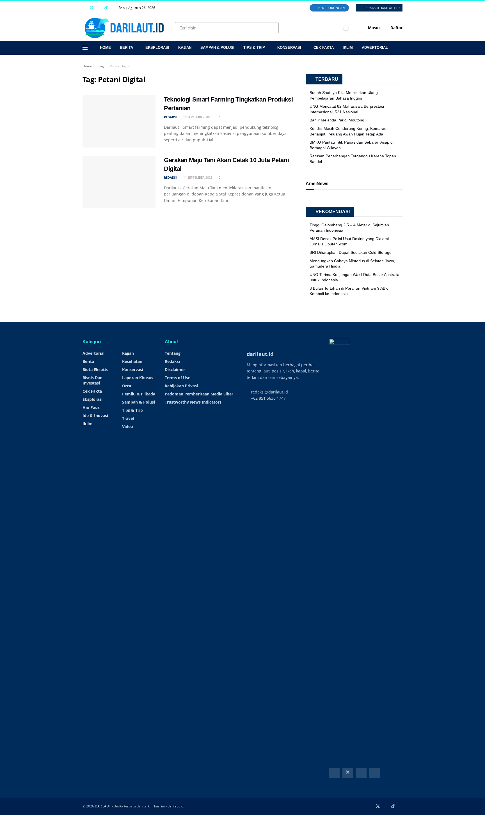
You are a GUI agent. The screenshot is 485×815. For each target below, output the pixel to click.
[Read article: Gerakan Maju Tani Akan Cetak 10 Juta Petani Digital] (119, 182)
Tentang (172, 353)
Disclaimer (175, 369)
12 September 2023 (197, 117)
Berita (126, 47)
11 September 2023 (197, 177)
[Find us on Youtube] (98, 8)
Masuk (374, 27)
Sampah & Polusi (217, 47)
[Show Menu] (85, 48)
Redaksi (172, 361)
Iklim (348, 47)
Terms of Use (177, 377)
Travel (128, 418)
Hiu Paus (91, 407)
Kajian (184, 47)
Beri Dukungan (331, 8)
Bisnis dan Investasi (92, 380)
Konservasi (289, 47)
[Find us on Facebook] (84, 8)
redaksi (170, 117)
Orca (126, 385)
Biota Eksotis (95, 369)
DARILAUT (103, 806)
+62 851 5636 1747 (268, 398)
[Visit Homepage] (126, 28)
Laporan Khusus (137, 377)
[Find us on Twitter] (91, 8)
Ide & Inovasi (95, 415)
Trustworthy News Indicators (193, 402)
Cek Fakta (324, 47)
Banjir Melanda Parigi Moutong (337, 120)
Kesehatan (132, 361)
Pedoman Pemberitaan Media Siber (199, 394)
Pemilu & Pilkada (138, 394)
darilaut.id (175, 806)
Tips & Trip (254, 47)
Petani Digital (120, 66)
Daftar (395, 27)
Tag (101, 66)
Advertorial (375, 47)
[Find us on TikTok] (106, 8)
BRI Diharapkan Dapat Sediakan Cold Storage (351, 252)
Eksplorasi (157, 47)
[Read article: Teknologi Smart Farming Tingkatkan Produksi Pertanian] (119, 121)
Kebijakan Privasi (181, 385)
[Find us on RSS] (113, 8)
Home (105, 47)
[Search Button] (273, 27)
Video (127, 426)
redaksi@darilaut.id (381, 8)
